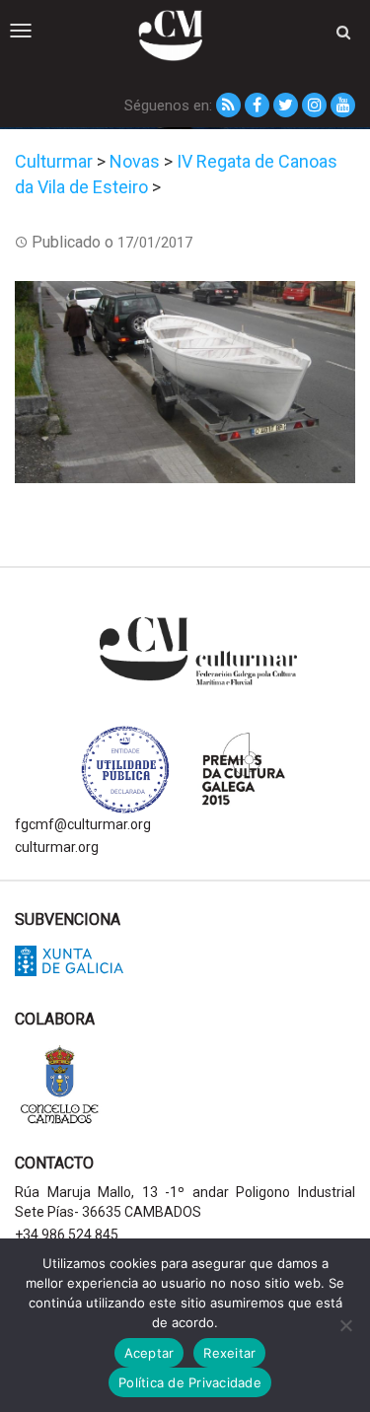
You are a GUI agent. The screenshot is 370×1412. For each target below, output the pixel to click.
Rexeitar (229, 1353)
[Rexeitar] (345, 1325)
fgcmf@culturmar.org (83, 824)
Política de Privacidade (189, 1382)
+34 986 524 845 (66, 1234)
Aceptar (149, 1353)
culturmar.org (57, 847)
